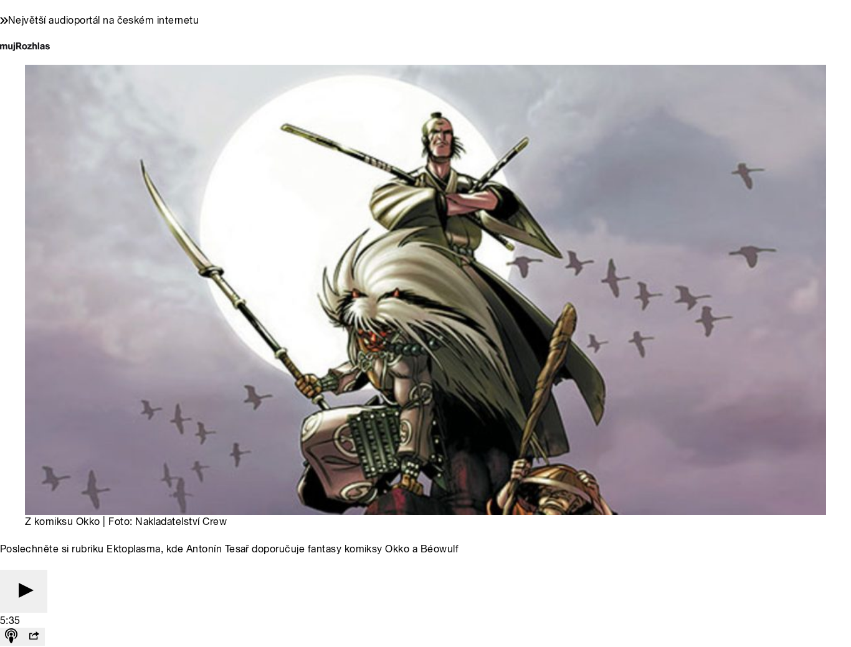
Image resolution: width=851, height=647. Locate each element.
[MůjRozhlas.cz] (25, 48)
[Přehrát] (23, 591)
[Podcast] (11, 637)
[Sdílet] (33, 637)
